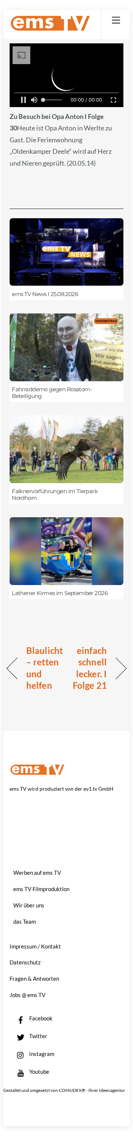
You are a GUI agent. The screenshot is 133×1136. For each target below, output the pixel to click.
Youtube (38, 1071)
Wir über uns (28, 905)
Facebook (40, 1018)
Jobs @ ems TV (27, 994)
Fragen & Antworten (34, 978)
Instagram (41, 1053)
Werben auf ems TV (37, 872)
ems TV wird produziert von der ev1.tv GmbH (61, 788)
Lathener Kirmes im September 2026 (60, 593)
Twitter (37, 1036)
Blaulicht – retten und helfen (44, 668)
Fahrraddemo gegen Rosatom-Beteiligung (52, 392)
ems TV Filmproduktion (41, 889)
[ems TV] (50, 28)
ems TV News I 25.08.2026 (45, 294)
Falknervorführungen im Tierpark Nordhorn (55, 494)
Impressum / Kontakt (35, 946)
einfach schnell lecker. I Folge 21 (88, 668)
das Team (24, 921)
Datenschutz (25, 962)
